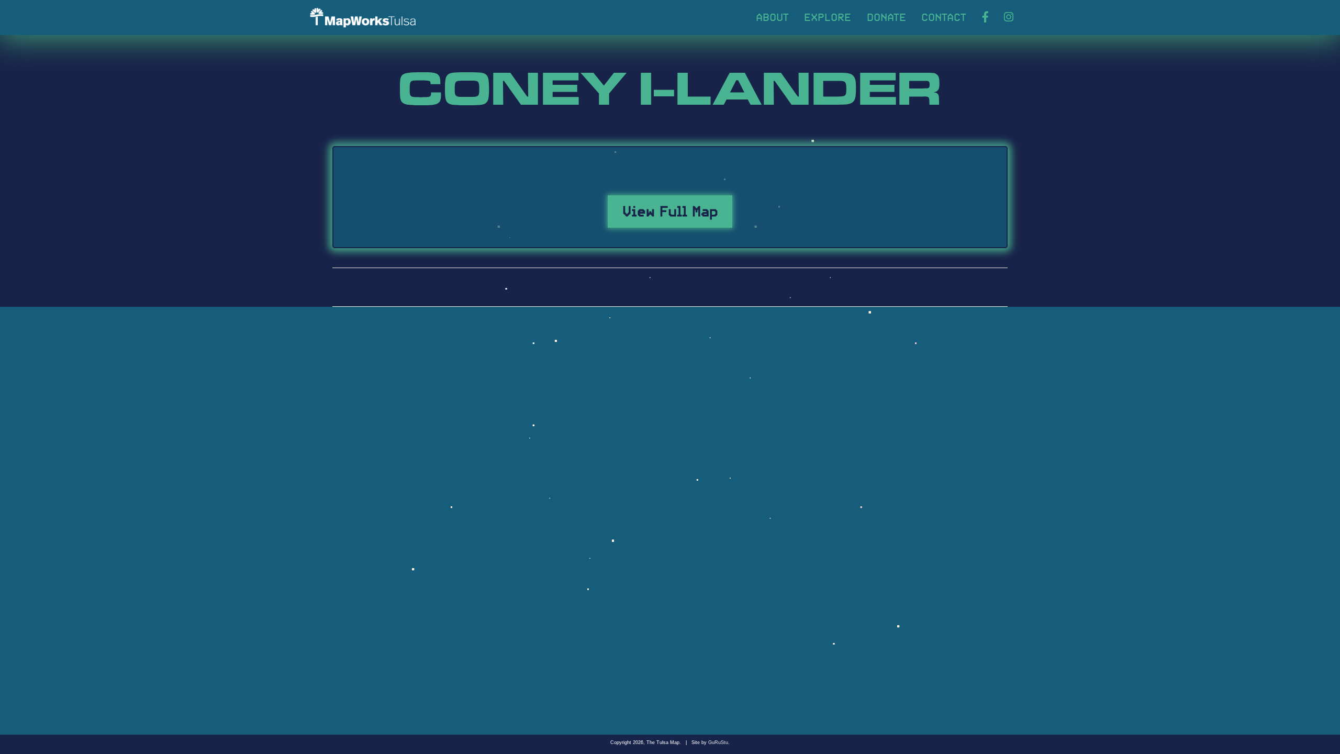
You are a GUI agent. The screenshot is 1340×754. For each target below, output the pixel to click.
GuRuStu (718, 742)
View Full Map (670, 209)
